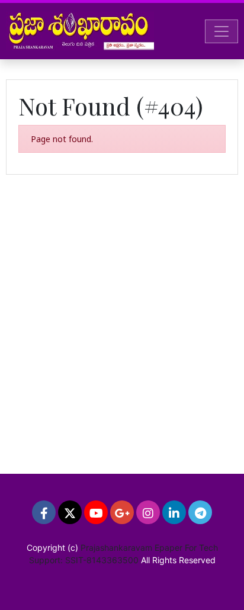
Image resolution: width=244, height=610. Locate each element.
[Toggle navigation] (221, 31)
